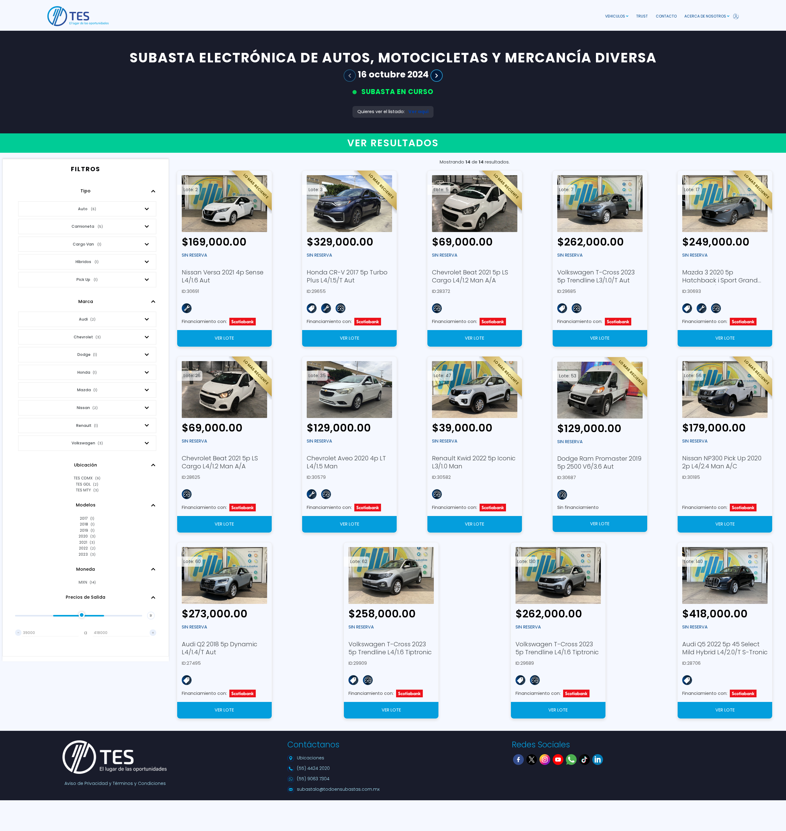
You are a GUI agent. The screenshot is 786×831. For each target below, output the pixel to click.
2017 (87, 518)
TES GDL (87, 484)
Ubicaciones (310, 758)
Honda (87, 372)
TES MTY (87, 490)
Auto (87, 208)
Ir (151, 615)
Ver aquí (418, 111)
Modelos (85, 505)
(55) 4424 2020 (313, 768)
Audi (87, 319)
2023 (87, 554)
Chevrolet (87, 337)
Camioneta (87, 226)
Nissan (87, 407)
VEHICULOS (615, 16)
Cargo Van (87, 244)
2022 (87, 548)
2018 (87, 524)
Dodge (87, 354)
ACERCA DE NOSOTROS (705, 16)
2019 (87, 530)
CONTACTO (666, 16)
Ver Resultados (393, 143)
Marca (85, 301)
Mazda (87, 389)
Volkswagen (87, 443)
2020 (87, 536)
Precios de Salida (85, 597)
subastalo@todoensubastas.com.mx (338, 789)
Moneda (85, 569)
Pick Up (87, 279)
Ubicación (85, 465)
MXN (87, 582)
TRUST (642, 16)
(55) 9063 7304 (313, 779)
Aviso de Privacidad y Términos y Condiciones (115, 783)
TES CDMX (87, 478)
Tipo (85, 191)
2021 (87, 542)
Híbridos (87, 261)
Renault (87, 425)
